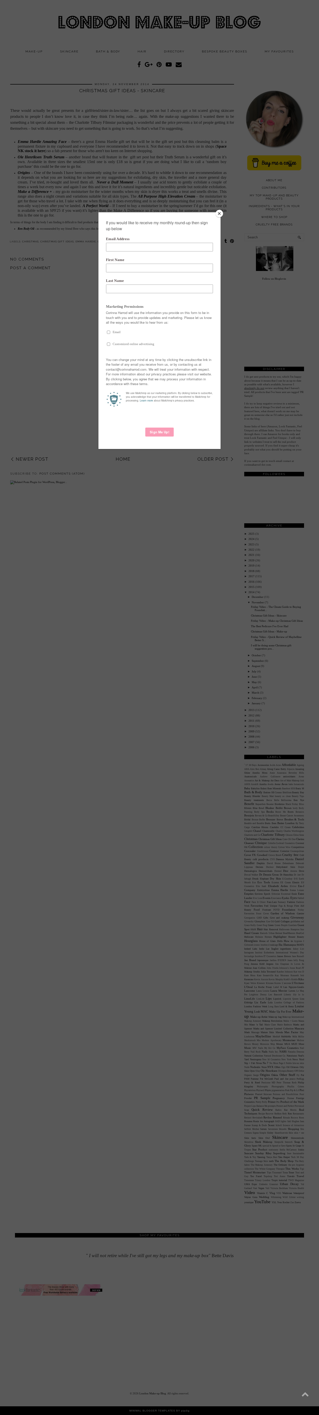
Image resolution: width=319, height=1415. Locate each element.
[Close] (219, 213)
